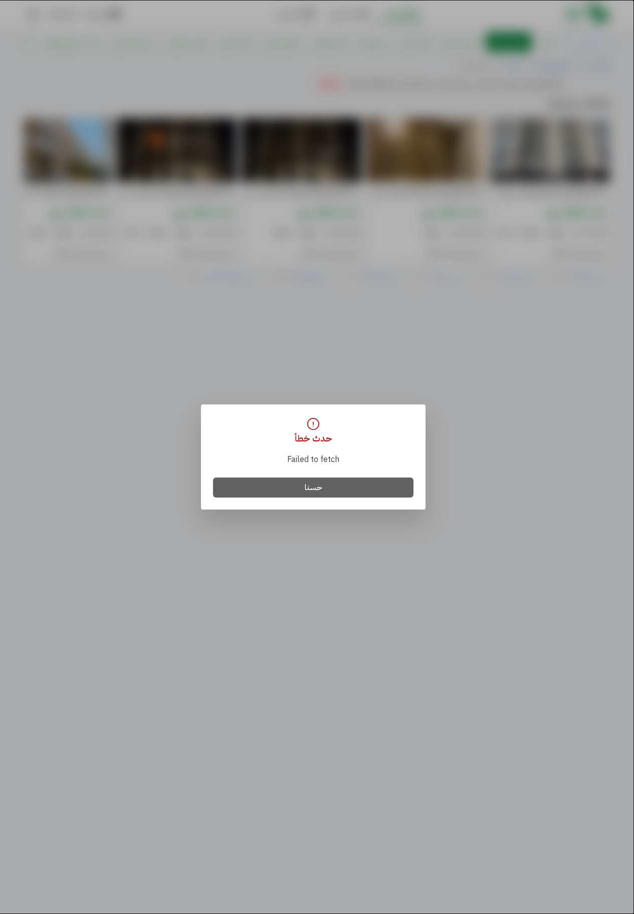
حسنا (313, 488)
